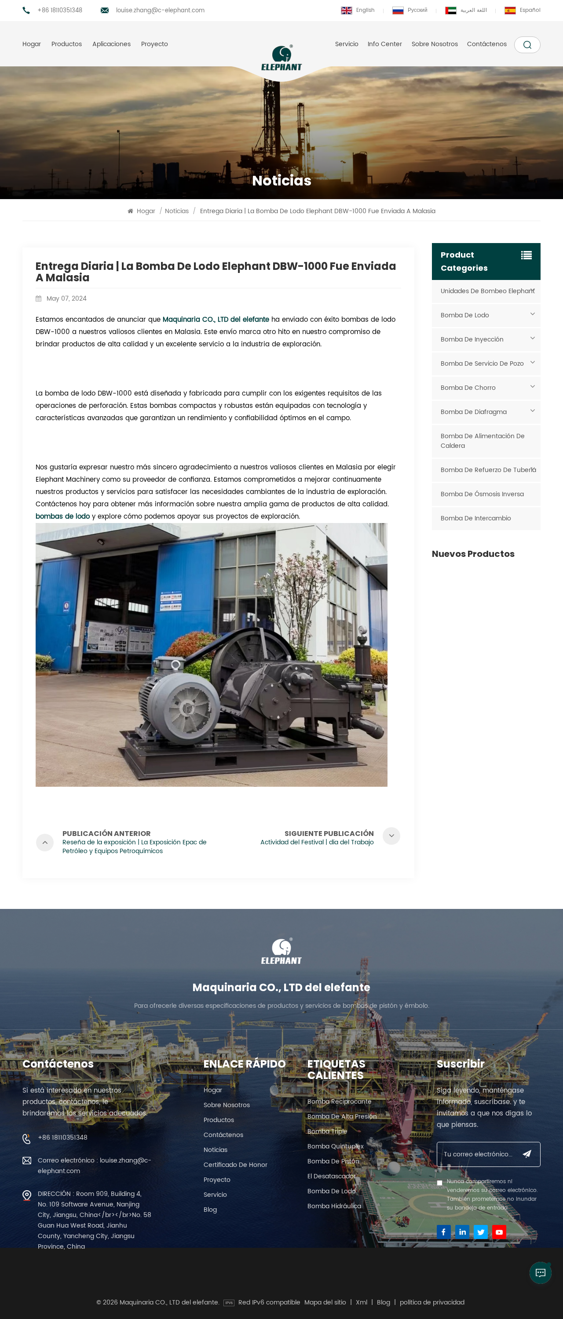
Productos (66, 44)
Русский (418, 10)
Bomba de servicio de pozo (482, 364)
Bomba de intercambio (476, 518)
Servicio (346, 44)
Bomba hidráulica (334, 1206)
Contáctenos (487, 44)
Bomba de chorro (468, 388)
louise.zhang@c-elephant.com (160, 10)
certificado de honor (235, 1165)
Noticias (177, 211)
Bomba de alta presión (342, 1117)
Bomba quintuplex (335, 1146)
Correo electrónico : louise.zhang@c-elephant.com (94, 1165)
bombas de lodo (63, 516)
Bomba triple (327, 1131)
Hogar (31, 44)
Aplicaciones (111, 44)
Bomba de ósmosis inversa (482, 494)
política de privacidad (432, 1303)
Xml (361, 1303)
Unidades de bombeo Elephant (488, 291)
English (365, 10)
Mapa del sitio (325, 1303)
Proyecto (154, 44)
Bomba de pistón (333, 1161)
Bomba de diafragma (474, 412)
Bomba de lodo (465, 315)
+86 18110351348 (59, 10)
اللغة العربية (474, 10)
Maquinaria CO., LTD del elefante (216, 319)
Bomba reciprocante (339, 1102)
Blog (210, 1210)
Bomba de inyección (472, 339)
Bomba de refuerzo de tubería (488, 470)
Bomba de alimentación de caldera (483, 441)
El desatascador (331, 1176)
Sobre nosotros (435, 44)
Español (530, 10)
